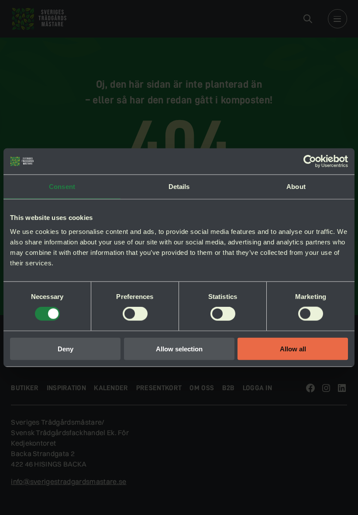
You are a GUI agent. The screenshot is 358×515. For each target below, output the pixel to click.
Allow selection (179, 348)
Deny (65, 348)
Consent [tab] (62, 186)
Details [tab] (179, 186)
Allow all (293, 348)
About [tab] (296, 186)
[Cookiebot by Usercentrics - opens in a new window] (310, 161)
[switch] (135, 314)
